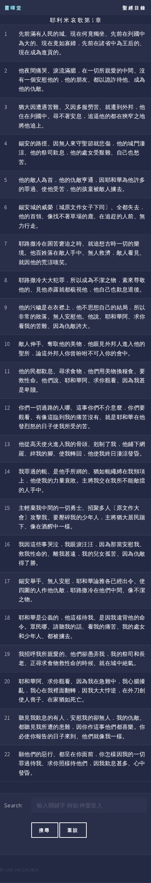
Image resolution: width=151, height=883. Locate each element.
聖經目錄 (134, 8)
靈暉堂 (13, 8)
